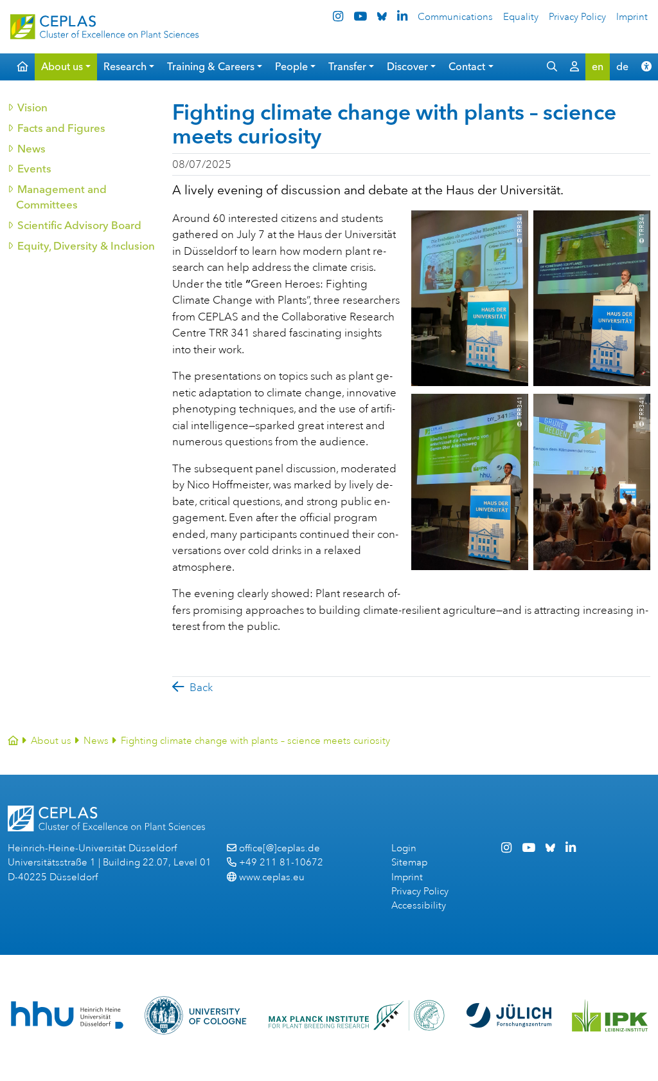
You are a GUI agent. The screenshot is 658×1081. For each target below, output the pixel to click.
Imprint (632, 17)
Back (201, 687)
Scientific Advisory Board (78, 225)
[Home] (13, 741)
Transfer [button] (347, 66)
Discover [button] (407, 66)
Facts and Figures (60, 128)
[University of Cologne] (196, 1015)
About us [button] (62, 66)
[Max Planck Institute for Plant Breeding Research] (356, 1015)
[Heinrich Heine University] (67, 1015)
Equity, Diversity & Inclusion (85, 245)
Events (33, 168)
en (597, 66)
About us (51, 741)
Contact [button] (467, 66)
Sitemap (409, 862)
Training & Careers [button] (210, 66)
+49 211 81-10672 (281, 862)
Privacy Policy (577, 17)
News (31, 148)
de (622, 66)
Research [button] (125, 66)
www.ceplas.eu (272, 877)
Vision (32, 107)
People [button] (291, 66)
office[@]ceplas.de (279, 848)
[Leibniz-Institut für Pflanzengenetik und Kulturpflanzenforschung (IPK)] (610, 1015)
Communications (455, 17)
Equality (520, 17)
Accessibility (418, 906)
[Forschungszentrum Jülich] (509, 1015)
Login (403, 848)
